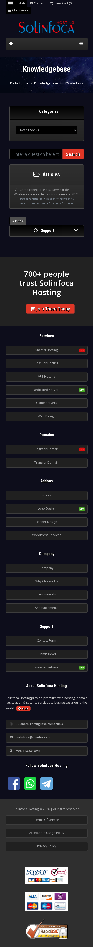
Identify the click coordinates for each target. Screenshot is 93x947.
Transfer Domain (46, 462)
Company (46, 568)
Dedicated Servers (46, 390)
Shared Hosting (46, 350)
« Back (17, 220)
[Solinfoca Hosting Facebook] (14, 783)
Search (73, 154)
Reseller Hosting (46, 363)
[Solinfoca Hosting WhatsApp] (30, 783)
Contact (39, 3)
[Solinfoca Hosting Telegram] (46, 783)
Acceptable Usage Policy (46, 833)
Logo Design (47, 508)
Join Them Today (53, 309)
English (20, 3)
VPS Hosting (46, 376)
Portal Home (19, 83)
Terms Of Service (46, 820)
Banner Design (46, 522)
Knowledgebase (46, 83)
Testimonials (46, 594)
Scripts (46, 495)
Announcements (46, 608)
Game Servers (46, 403)
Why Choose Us (46, 581)
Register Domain (47, 449)
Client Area (20, 10)
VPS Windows (73, 83)
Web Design (46, 416)
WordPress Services (46, 535)
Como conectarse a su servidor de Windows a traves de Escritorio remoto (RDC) (46, 196)
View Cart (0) (63, 3)
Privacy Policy (46, 846)
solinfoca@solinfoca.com (34, 737)
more (25, 708)
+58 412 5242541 (28, 751)
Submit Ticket (46, 654)
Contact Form (46, 640)
